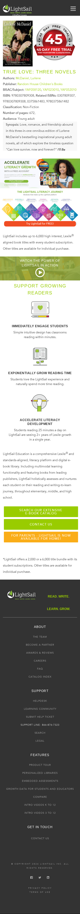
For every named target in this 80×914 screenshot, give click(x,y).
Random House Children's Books (40, 84)
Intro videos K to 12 (40, 804)
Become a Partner (40, 644)
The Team (40, 636)
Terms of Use (40, 892)
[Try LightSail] (55, 62)
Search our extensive (41, 511)
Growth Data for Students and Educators (40, 789)
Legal (40, 740)
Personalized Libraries (40, 773)
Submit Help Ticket (40, 716)
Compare (40, 797)
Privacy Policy (40, 888)
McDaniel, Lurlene (28, 78)
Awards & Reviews (40, 652)
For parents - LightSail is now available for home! (41, 537)
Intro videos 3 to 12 (40, 812)
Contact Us (40, 838)
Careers (40, 660)
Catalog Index (40, 676)
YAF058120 (33, 90)
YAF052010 (68, 90)
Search (40, 732)
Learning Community (40, 708)
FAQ (40, 668)
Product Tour (40, 765)
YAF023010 (51, 90)
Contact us (41, 524)
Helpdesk (40, 700)
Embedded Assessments (40, 781)
